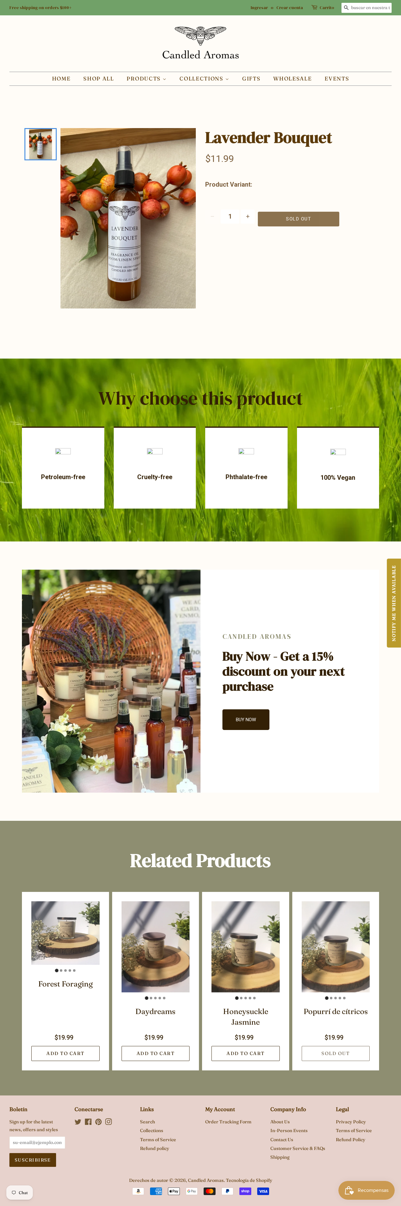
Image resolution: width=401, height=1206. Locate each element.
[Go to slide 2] (61, 970)
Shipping (279, 1157)
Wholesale (292, 78)
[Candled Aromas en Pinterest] (98, 1123)
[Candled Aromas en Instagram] (108, 1123)
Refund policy (154, 1148)
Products (144, 78)
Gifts (251, 78)
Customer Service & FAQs (297, 1148)
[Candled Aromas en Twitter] (78, 1123)
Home (61, 78)
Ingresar (259, 7)
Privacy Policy (351, 1122)
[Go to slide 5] (74, 970)
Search (147, 1122)
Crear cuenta (289, 7)
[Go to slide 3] (65, 970)
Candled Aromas (206, 1180)
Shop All (98, 78)
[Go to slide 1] (56, 970)
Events (337, 78)
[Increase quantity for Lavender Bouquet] (248, 217)
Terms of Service (158, 1139)
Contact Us (281, 1139)
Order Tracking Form (228, 1122)
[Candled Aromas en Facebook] (88, 1123)
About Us (280, 1122)
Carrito (327, 7)
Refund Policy (350, 1139)
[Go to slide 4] (70, 970)
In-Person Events (289, 1130)
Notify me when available (394, 603)
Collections (202, 78)
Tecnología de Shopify (249, 1180)
